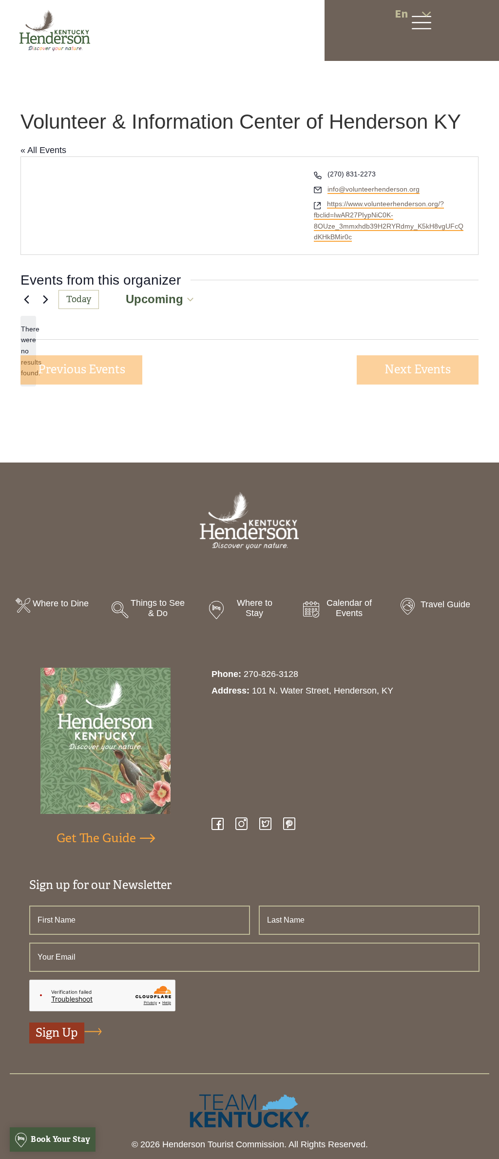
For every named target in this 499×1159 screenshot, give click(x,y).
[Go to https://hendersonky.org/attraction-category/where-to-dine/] (58, 606)
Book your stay (60, 1139)
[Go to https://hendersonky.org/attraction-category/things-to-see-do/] (154, 611)
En (401, 13)
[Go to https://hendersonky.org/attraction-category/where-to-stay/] (249, 611)
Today (78, 299)
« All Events (43, 150)
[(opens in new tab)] (249, 1110)
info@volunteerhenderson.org (373, 189)
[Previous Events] (26, 299)
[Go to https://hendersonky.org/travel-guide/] (441, 607)
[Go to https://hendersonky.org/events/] (345, 611)
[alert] (28, 351)
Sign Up (57, 1032)
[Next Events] (45, 299)
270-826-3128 (271, 674)
